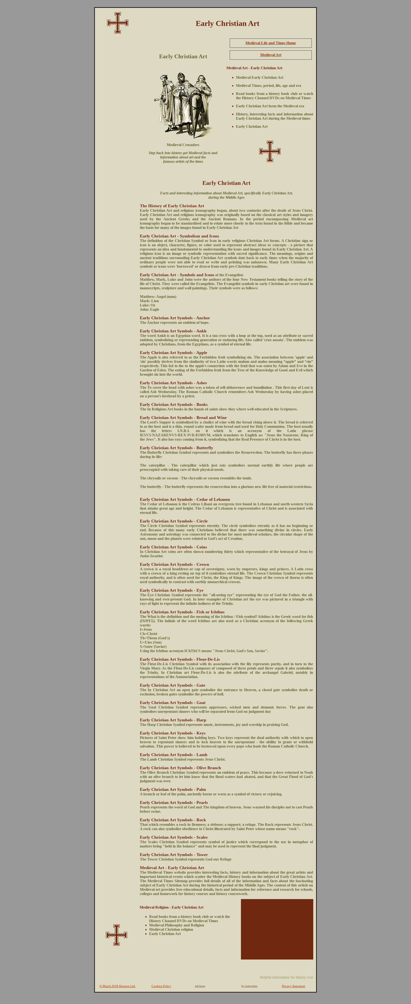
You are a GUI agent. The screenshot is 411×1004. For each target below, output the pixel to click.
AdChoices (200, 986)
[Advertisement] (117, 108)
